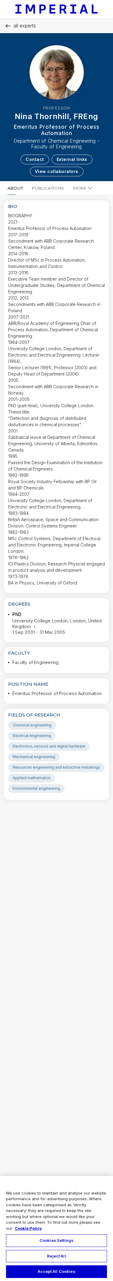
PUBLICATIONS (48, 188)
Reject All (56, 1256)
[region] (56, 1228)
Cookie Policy (28, 1228)
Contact (35, 159)
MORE (79, 188)
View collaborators (56, 171)
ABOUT (15, 188)
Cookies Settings (56, 1240)
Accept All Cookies (56, 1271)
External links (72, 159)
